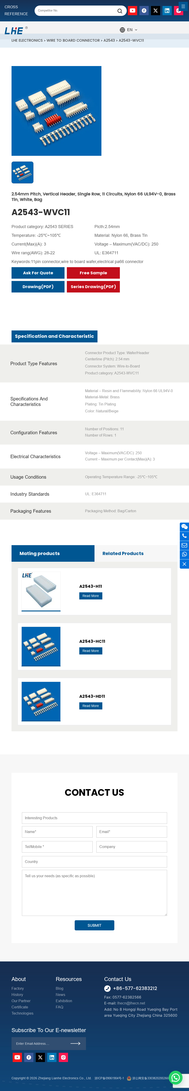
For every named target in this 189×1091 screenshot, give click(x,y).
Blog (59, 988)
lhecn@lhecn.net (131, 1003)
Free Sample (93, 273)
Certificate (20, 1007)
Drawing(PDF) (38, 286)
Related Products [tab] (123, 553)
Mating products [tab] (40, 553)
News (60, 995)
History (17, 995)
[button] (176, 1078)
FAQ (59, 1007)
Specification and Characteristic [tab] (54, 336)
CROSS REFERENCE (16, 10)
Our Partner (21, 1001)
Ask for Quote (38, 273)
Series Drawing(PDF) (93, 286)
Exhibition (64, 1001)
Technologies (22, 1013)
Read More (91, 596)
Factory (18, 988)
